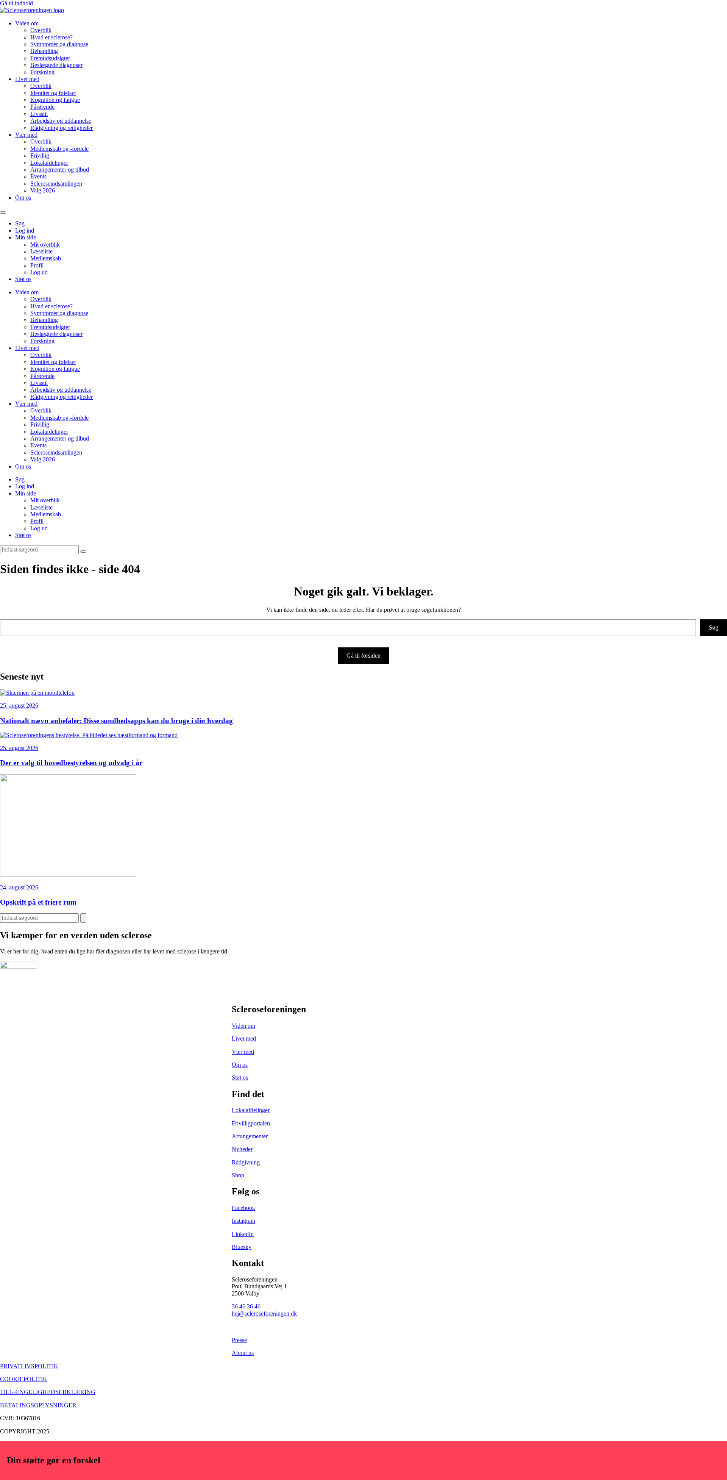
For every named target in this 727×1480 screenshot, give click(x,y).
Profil (37, 265)
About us (243, 1353)
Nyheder (242, 1149)
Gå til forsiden (363, 655)
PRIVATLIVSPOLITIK (29, 1366)
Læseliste (41, 251)
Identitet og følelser (53, 93)
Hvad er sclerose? (51, 37)
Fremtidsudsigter (50, 58)
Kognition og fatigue (55, 100)
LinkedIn (243, 1234)
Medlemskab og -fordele (59, 148)
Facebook (243, 1208)
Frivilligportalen (251, 1123)
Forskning (42, 72)
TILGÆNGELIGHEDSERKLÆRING (47, 1392)
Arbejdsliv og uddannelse (60, 120)
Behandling (44, 51)
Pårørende (42, 106)
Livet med (27, 79)
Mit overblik (45, 244)
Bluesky (241, 1247)
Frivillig (39, 155)
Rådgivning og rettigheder (61, 128)
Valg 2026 (42, 190)
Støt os (23, 279)
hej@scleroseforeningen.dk (264, 1313)
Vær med (26, 134)
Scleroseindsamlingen (56, 183)
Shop (238, 1175)
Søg (20, 223)
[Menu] (3, 212)
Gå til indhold (16, 3)
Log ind (24, 230)
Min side (25, 237)
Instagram (243, 1220)
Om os (23, 197)
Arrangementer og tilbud (59, 169)
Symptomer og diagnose (59, 44)
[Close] (724, 3)
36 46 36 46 (246, 1306)
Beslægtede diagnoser (56, 65)
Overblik (40, 30)
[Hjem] (32, 10)
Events (38, 176)
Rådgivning (246, 1162)
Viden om (27, 23)
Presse (239, 1340)
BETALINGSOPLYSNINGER (38, 1405)
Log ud (39, 272)
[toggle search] (83, 551)
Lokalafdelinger (49, 162)
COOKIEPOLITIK (23, 1379)
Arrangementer (250, 1136)
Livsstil (39, 114)
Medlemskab (45, 258)
